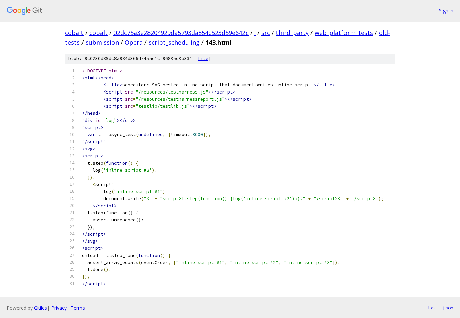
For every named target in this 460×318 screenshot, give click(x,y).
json (447, 307)
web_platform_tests (344, 33)
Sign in (446, 10)
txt (432, 307)
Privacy (59, 307)
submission (102, 42)
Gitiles (40, 307)
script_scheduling (174, 42)
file (203, 58)
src (265, 33)
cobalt (74, 33)
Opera (134, 42)
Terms (78, 307)
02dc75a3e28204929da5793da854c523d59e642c (181, 33)
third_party (292, 33)
